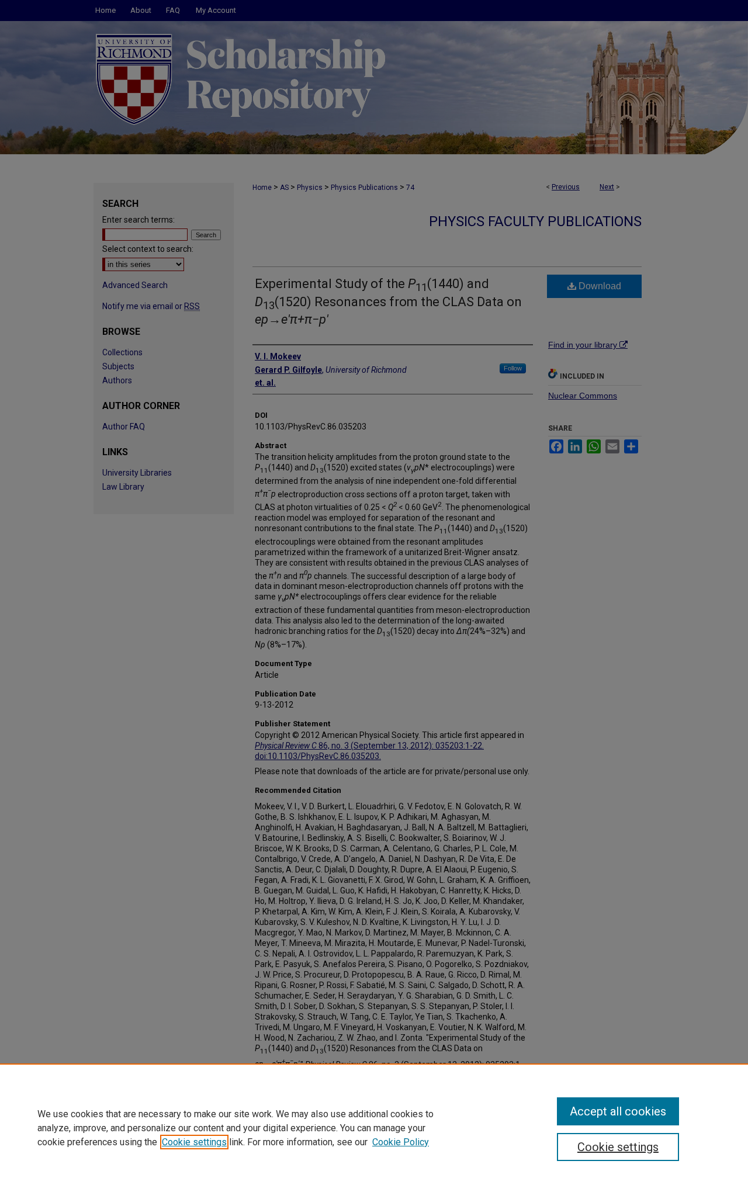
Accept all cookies (618, 1111)
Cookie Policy (400, 1142)
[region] (374, 1127)
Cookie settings (194, 1142)
